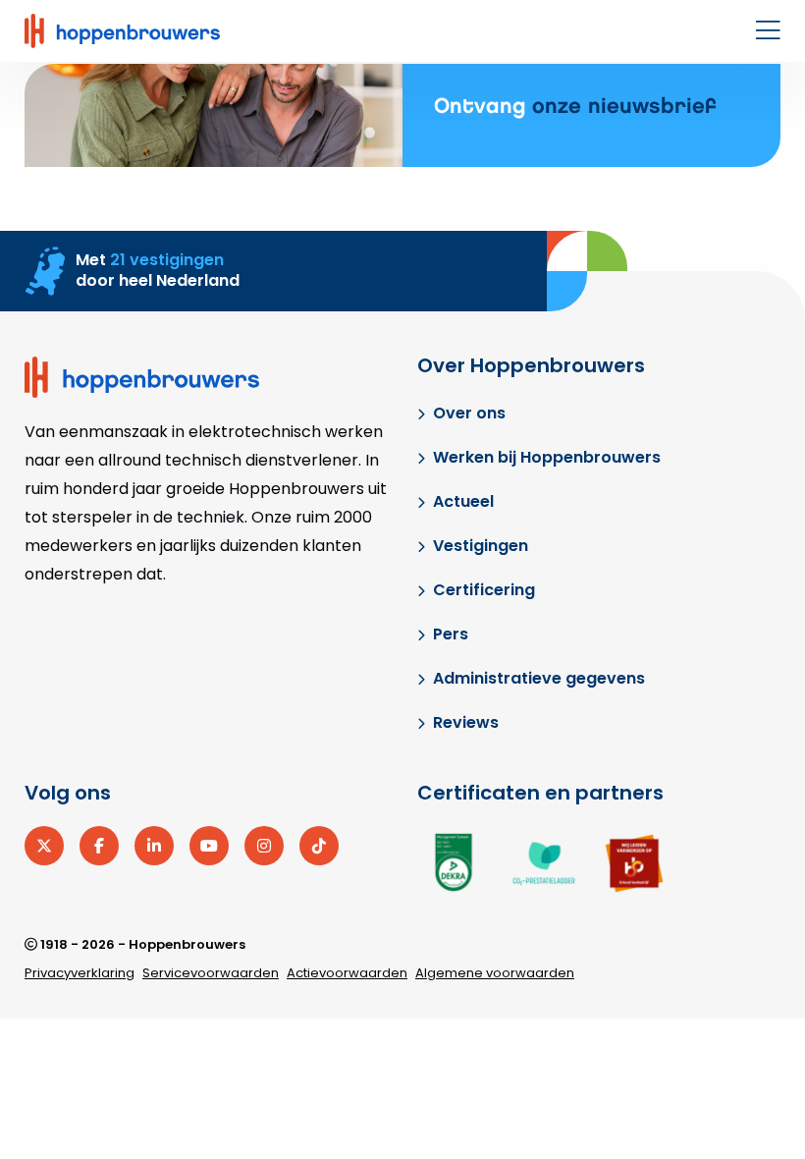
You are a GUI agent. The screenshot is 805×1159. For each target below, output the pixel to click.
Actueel (463, 501)
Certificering (484, 590)
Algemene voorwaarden (494, 973)
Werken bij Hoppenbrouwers (547, 457)
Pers (450, 634)
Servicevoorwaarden (210, 973)
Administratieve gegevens (539, 678)
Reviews (466, 722)
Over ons (469, 413)
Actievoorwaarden (347, 973)
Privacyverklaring (79, 973)
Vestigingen (480, 545)
